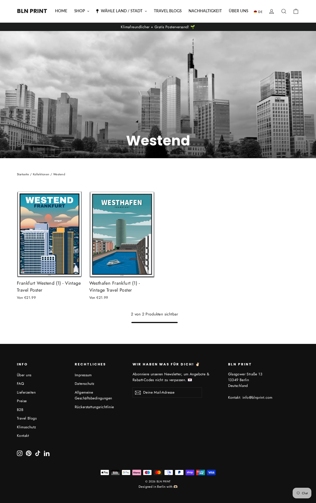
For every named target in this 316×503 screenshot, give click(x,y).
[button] (259, 11)
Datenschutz (84, 383)
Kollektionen (41, 174)
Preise (22, 401)
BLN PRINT (32, 11)
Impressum (83, 375)
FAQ (20, 383)
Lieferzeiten (26, 392)
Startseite (23, 174)
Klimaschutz (26, 427)
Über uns (24, 375)
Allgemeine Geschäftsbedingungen (93, 395)
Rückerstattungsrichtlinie (94, 407)
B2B (20, 409)
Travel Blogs (27, 418)
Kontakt (23, 435)
